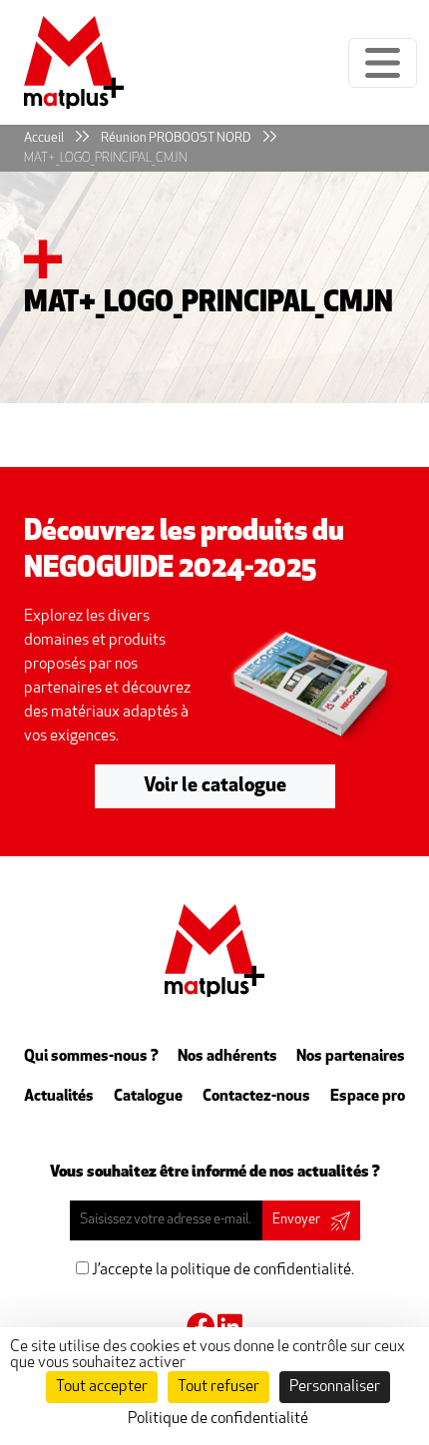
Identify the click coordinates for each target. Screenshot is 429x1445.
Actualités (59, 1097)
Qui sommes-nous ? (91, 1057)
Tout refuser (218, 1387)
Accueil (44, 138)
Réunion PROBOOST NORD (176, 138)
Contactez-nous (256, 1097)
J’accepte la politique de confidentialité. (221, 1270)
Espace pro (367, 1097)
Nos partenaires (350, 1057)
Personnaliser (334, 1387)
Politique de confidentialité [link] (218, 1419)
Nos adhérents (227, 1057)
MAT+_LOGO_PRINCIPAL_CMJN (105, 158)
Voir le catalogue (215, 786)
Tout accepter (102, 1387)
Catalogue (148, 1097)
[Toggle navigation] (382, 63)
